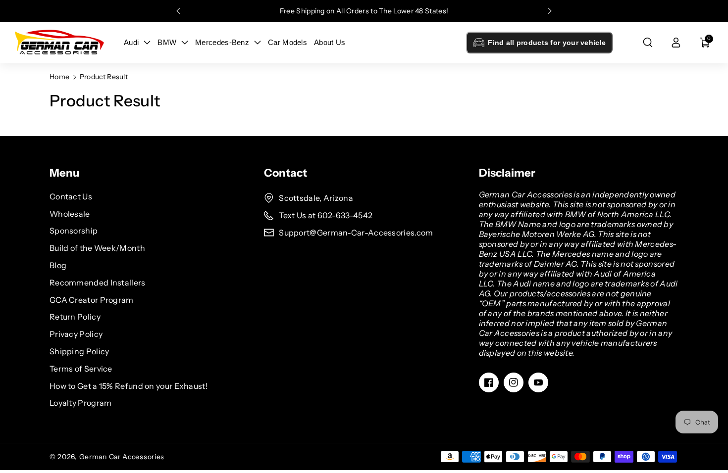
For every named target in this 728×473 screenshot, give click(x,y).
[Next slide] (549, 10)
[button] (648, 42)
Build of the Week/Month (97, 248)
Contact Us (71, 196)
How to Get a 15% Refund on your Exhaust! (129, 386)
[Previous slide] (178, 10)
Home (59, 76)
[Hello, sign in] (676, 42)
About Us (329, 42)
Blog (58, 265)
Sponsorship (74, 231)
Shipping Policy (79, 351)
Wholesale (70, 214)
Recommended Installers (98, 282)
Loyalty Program (81, 403)
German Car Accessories (121, 456)
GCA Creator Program (92, 300)
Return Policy (75, 317)
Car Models (287, 42)
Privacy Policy (76, 334)
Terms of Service (81, 369)
